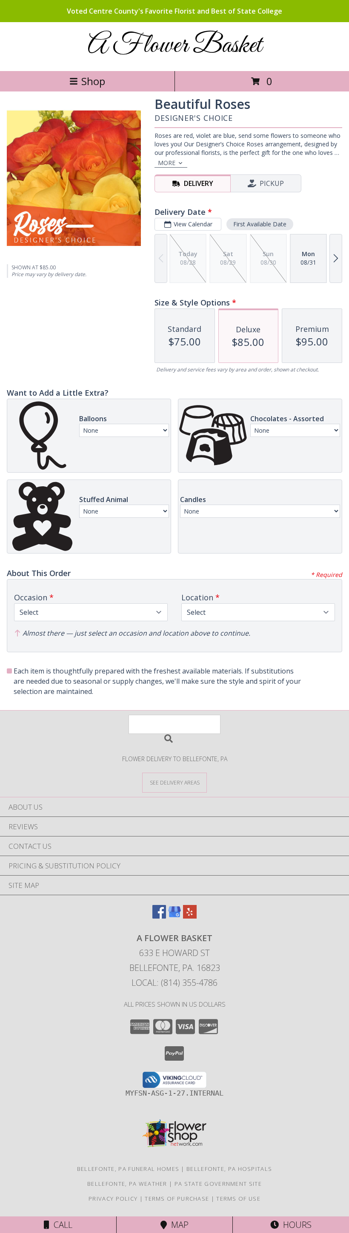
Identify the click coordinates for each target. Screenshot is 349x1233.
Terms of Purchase (177, 1198)
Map (178, 1224)
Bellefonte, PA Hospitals (229, 1169)
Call (60, 1224)
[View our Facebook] (159, 916)
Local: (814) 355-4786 (174, 982)
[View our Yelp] (190, 916)
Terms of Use (238, 1198)
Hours (295, 1224)
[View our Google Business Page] (174, 916)
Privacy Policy (113, 1198)
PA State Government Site (218, 1183)
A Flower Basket (175, 46)
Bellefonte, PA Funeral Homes (128, 1169)
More (166, 163)
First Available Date (259, 224)
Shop (93, 81)
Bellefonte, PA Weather (127, 1183)
